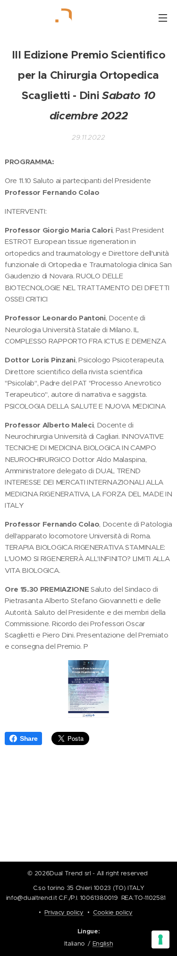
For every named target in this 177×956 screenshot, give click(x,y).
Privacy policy (64, 912)
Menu (162, 17)
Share (28, 738)
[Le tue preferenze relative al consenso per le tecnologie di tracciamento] (160, 939)
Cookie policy (113, 912)
